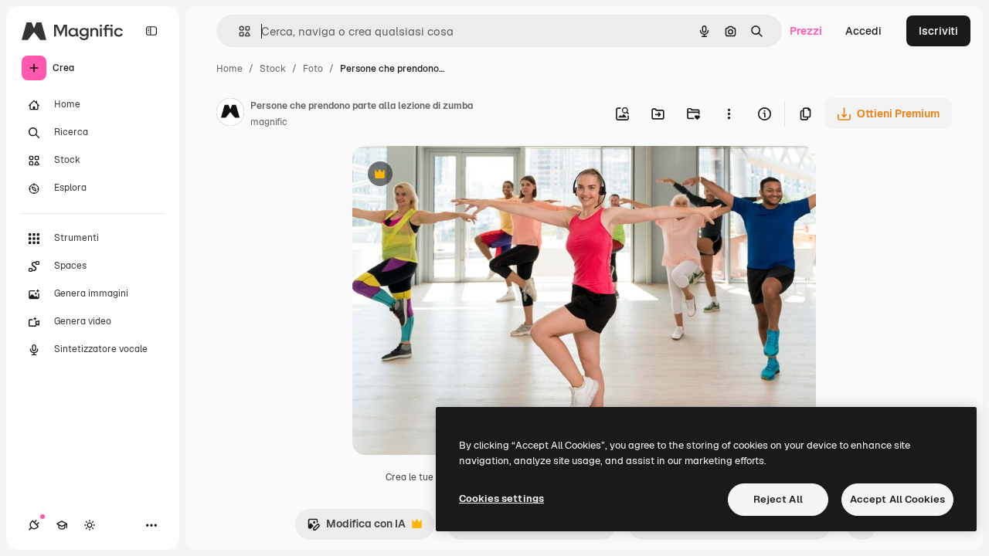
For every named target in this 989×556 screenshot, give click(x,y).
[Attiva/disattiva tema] (89, 525)
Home (229, 69)
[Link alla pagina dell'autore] (230, 114)
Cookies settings (501, 498)
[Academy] (61, 525)
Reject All (778, 499)
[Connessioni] (34, 525)
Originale (454, 175)
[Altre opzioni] (728, 113)
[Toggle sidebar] (151, 31)
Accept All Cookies (897, 499)
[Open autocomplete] (238, 31)
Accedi (863, 31)
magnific (268, 122)
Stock (273, 69)
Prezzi (806, 31)
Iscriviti (938, 31)
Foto (313, 69)
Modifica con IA (356, 528)
